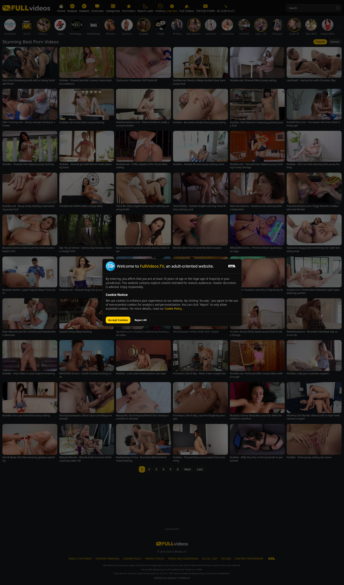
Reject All (141, 320)
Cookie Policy (174, 308)
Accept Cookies (118, 320)
